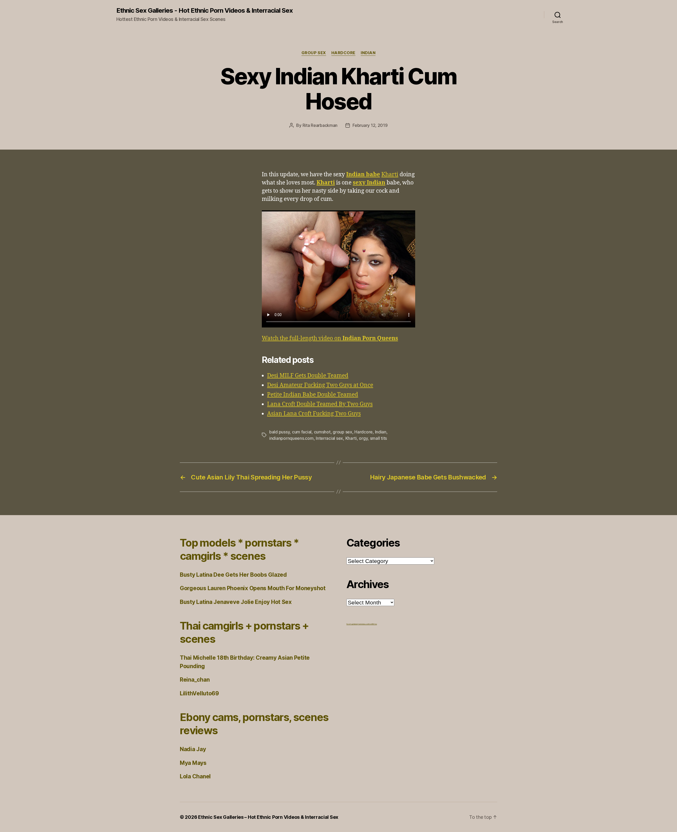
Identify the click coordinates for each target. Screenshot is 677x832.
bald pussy (279, 432)
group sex (342, 432)
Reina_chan (194, 679)
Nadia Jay (193, 749)
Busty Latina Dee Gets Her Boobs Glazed (233, 574)
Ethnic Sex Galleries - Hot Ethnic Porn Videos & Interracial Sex (204, 10)
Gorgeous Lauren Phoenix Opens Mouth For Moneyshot (253, 588)
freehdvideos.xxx (363, 624)
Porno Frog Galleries (352, 624)
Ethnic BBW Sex (372, 624)
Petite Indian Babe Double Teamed (312, 394)
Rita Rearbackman (320, 125)
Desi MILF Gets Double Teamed (307, 375)
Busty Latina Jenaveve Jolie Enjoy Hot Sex (236, 602)
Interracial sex (329, 438)
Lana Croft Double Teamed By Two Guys (320, 404)
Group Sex (313, 52)
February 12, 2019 (370, 125)
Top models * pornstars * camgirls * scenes (239, 549)
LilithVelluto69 (199, 693)
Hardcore (343, 52)
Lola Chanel (195, 776)
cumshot (322, 432)
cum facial (302, 432)
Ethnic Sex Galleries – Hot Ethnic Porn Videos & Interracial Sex (268, 817)
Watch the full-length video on (330, 338)
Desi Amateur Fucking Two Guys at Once (320, 385)
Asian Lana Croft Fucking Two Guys (314, 413)
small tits (378, 438)
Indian (368, 52)
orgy (363, 438)
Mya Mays (193, 763)
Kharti (389, 174)
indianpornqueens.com (291, 438)
